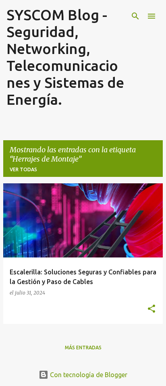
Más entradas (83, 347)
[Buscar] (135, 16)
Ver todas (23, 169)
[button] (151, 309)
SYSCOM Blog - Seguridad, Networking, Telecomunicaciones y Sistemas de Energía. (65, 57)
